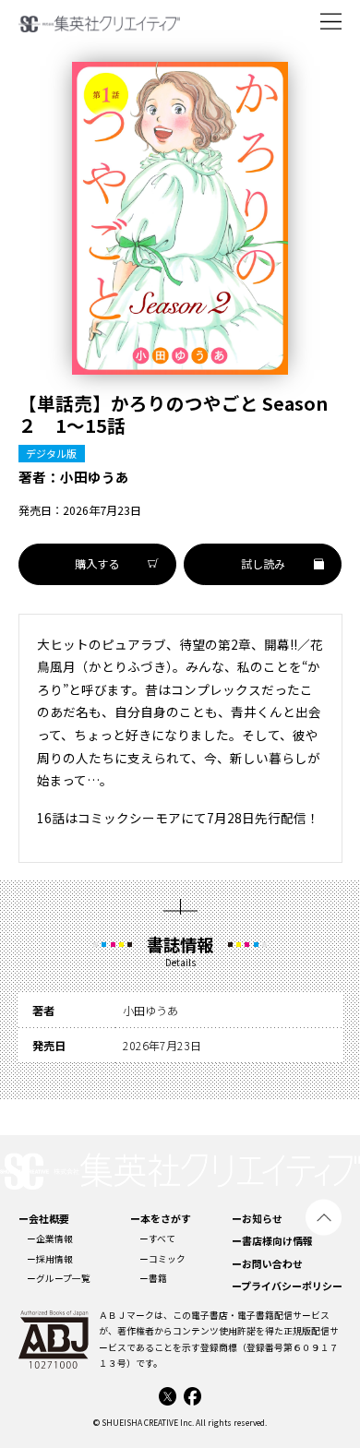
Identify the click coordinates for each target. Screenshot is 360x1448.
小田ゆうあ (94, 476)
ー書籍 (153, 1278)
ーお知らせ (257, 1218)
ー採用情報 (50, 1258)
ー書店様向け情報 (272, 1240)
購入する (97, 564)
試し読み (263, 564)
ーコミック (162, 1258)
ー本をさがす (160, 1218)
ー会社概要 (43, 1218)
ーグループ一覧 (58, 1278)
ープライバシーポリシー (287, 1285)
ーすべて (157, 1238)
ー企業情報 (50, 1238)
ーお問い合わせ (267, 1263)
